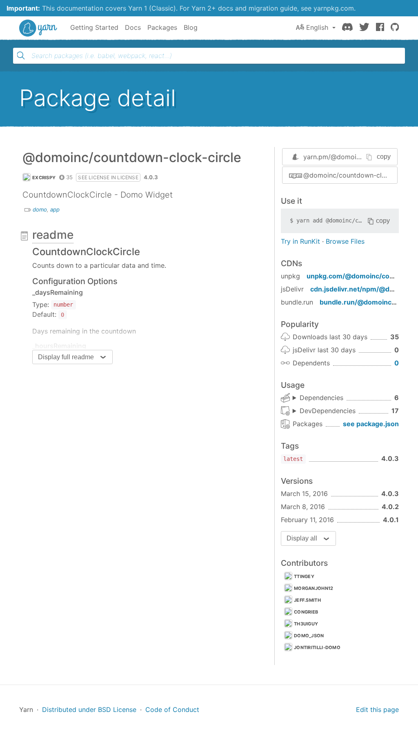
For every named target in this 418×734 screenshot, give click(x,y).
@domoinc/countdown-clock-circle (350, 175)
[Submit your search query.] (20, 55)
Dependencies (321, 398)
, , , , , (318, 398)
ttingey (304, 576)
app (55, 209)
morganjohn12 (314, 588)
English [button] (317, 27)
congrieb (306, 612)
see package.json (371, 424)
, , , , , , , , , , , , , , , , (324, 411)
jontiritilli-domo (317, 647)
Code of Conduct (172, 709)
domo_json (309, 635)
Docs (133, 27)
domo (40, 209)
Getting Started (94, 27)
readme (52, 235)
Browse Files (345, 241)
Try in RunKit (300, 241)
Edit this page (377, 709)
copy (384, 156)
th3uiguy (306, 624)
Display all (302, 538)
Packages (162, 27)
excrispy (44, 177)
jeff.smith (307, 600)
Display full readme (66, 357)
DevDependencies (328, 411)
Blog (191, 27)
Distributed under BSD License (89, 709)
